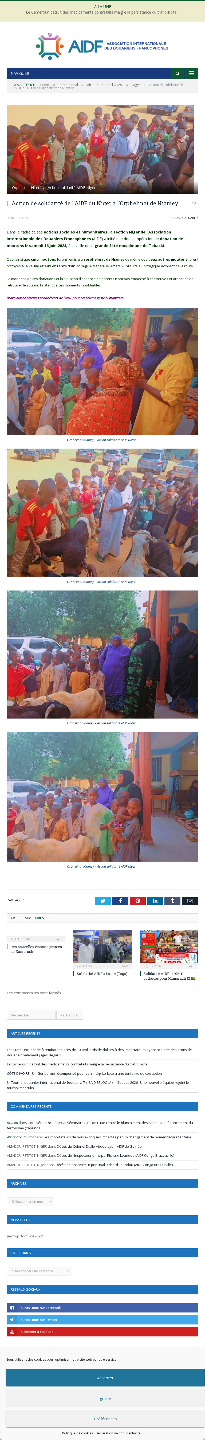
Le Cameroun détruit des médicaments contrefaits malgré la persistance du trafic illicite (101, 12)
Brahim (12, 1122)
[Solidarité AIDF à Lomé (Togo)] (102, 949)
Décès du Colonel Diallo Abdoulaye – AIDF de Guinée (99, 1146)
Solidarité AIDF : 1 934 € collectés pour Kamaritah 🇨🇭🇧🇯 (169, 976)
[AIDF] (102, 45)
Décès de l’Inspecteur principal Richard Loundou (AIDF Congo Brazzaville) (115, 1155)
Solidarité (190, 218)
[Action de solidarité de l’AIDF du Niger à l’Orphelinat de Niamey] (102, 150)
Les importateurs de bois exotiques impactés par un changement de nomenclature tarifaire (117, 1137)
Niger (175, 218)
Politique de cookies (77, 1433)
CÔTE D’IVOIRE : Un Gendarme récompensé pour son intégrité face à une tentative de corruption (84, 1073)
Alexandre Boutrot (20, 1137)
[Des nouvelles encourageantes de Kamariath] (36, 935)
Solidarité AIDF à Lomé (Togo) (102, 973)
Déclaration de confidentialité (118, 1433)
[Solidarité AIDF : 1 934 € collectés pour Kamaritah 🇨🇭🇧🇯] (169, 949)
